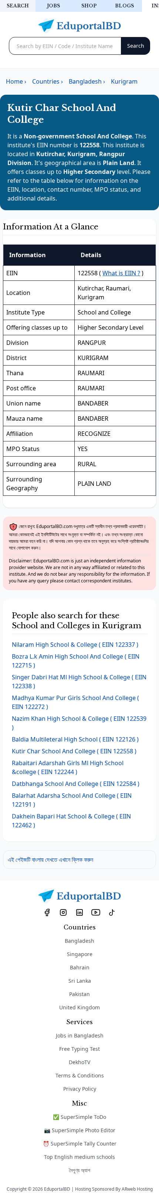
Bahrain (79, 967)
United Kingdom (79, 1007)
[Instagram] (63, 912)
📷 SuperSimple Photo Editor (79, 1130)
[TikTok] (112, 912)
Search (18, 6)
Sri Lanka (79, 980)
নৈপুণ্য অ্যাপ (79, 1170)
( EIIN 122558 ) (74, 751)
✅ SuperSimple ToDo (79, 1116)
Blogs (124, 6)
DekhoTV (79, 1062)
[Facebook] (47, 912)
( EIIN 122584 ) (75, 784)
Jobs (53, 6)
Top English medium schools (79, 1156)
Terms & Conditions (79, 1075)
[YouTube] (95, 912)
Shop (89, 6)
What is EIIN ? (121, 273)
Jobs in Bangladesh (80, 1035)
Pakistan (79, 994)
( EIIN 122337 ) (75, 644)
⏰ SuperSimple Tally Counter (79, 1143)
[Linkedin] (79, 912)
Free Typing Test (79, 1048)
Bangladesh (79, 940)
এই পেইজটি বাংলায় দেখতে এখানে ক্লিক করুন (50, 859)
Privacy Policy (79, 1088)
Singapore (79, 954)
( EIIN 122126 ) (75, 739)
